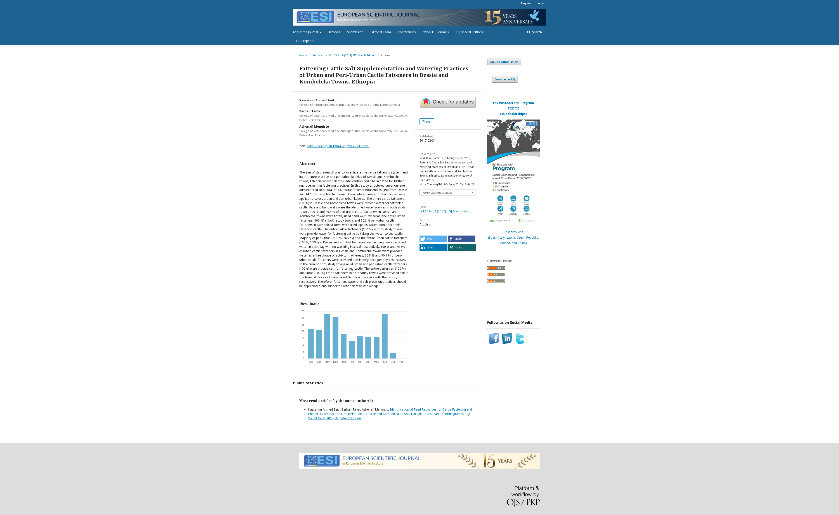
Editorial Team (380, 32)
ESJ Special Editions (469, 32)
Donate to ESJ (505, 79)
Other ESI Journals (436, 32)
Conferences (407, 32)
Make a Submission (504, 62)
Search (536, 32)
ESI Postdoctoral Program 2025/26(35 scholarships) (513, 108)
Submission (355, 32)
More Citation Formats (437, 192)
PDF (428, 122)
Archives (334, 32)
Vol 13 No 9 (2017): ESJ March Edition (352, 55)
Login (540, 3)
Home (303, 55)
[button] (433, 239)
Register (526, 3)
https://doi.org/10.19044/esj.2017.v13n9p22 (338, 146)
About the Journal (306, 32)
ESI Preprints (305, 41)
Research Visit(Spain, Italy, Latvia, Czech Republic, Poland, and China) (513, 237)
